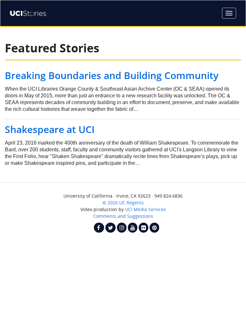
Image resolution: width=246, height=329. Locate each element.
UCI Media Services (145, 209)
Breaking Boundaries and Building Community (111, 75)
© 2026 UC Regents (123, 203)
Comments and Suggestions (123, 216)
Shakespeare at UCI (49, 129)
